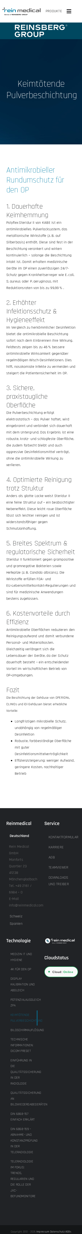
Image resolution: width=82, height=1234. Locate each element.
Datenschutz (57, 1231)
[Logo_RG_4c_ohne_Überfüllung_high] (21, 9)
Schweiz (16, 916)
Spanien (16, 923)
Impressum (42, 1231)
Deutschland (19, 835)
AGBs (68, 1231)
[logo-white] (41, 26)
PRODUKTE (54, 11)
